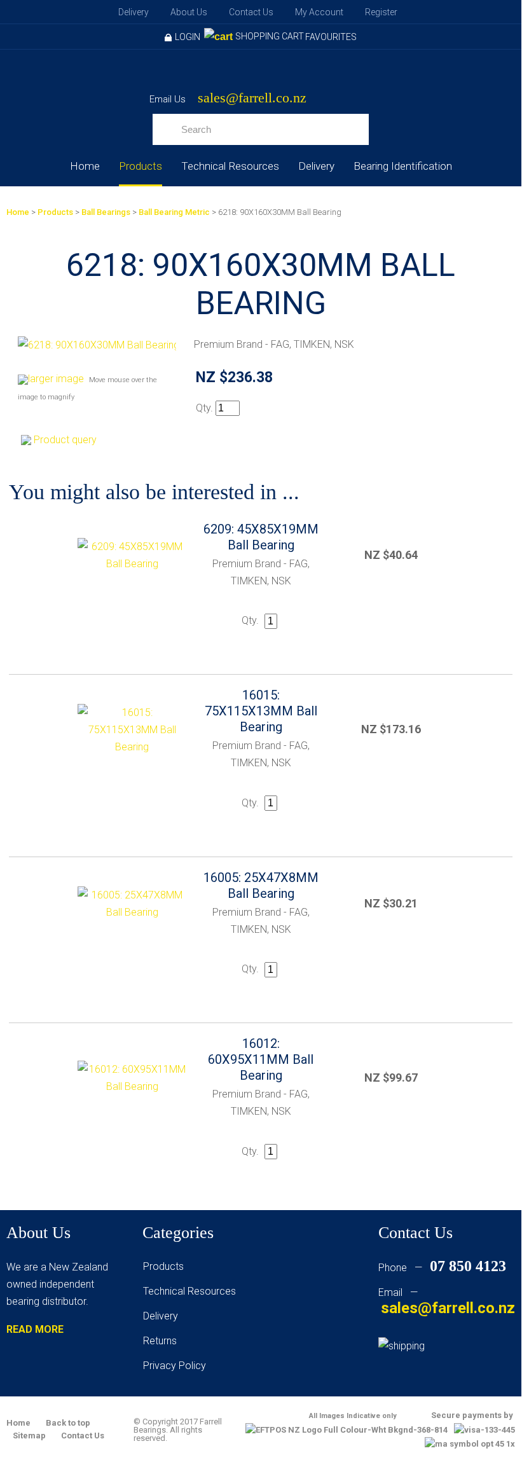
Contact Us (251, 12)
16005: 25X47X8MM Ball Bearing (261, 885)
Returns (160, 1341)
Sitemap (29, 1435)
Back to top (68, 1423)
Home (85, 166)
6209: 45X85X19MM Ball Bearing (261, 537)
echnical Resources (192, 1291)
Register (381, 12)
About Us (188, 12)
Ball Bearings (105, 212)
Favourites (331, 37)
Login (187, 37)
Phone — (442, 1268)
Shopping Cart (269, 36)
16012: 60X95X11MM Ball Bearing (260, 1059)
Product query (65, 440)
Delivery (133, 12)
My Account (319, 12)
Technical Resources (230, 166)
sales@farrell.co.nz (252, 98)
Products (140, 166)
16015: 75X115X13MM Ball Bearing (261, 710)
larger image (56, 379)
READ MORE (35, 1329)
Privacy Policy (174, 1366)
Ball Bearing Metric (174, 212)
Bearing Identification (403, 166)
